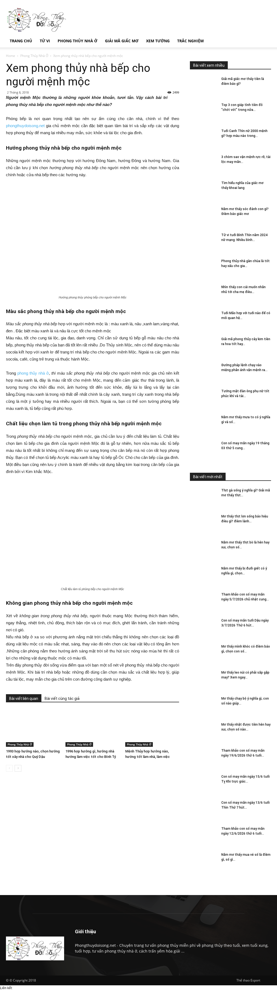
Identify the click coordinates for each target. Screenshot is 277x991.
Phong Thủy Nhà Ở (34, 55)
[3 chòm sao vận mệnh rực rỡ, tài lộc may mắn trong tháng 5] (203, 164)
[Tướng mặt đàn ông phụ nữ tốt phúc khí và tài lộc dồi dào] (203, 398)
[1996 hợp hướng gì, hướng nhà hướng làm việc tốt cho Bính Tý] (92, 728)
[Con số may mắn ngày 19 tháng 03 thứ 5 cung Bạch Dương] (203, 450)
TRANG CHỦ (21, 40)
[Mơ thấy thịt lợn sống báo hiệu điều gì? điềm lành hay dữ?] (203, 523)
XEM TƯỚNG (158, 40)
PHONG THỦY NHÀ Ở (77, 40)
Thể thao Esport (248, 980)
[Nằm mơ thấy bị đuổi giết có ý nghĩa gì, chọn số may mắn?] (203, 575)
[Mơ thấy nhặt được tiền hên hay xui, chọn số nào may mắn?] (203, 731)
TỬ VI (45, 40)
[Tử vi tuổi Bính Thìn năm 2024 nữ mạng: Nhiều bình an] (203, 242)
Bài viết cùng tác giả (62, 698)
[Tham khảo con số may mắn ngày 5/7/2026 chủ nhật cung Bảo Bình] (203, 601)
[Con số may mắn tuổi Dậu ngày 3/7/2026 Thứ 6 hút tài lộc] (203, 627)
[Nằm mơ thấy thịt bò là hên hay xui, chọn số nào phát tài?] (203, 549)
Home (10, 55)
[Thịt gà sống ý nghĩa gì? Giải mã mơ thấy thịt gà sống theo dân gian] (203, 497)
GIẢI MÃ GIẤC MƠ (121, 40)
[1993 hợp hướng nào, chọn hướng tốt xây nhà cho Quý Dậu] (33, 728)
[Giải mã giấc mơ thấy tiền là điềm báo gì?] (203, 85)
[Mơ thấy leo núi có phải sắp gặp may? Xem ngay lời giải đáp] (203, 679)
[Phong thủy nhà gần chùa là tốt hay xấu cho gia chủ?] (203, 268)
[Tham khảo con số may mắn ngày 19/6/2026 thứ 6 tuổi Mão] (203, 757)
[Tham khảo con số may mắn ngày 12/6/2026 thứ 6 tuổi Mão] (203, 835)
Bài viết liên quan (23, 698)
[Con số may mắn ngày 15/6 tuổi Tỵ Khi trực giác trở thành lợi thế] (203, 783)
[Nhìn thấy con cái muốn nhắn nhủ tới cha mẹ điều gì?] (203, 294)
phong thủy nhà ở (33, 373)
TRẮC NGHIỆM (190, 40)
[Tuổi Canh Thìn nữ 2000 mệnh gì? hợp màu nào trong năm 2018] (203, 137)
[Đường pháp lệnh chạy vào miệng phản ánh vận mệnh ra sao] (203, 372)
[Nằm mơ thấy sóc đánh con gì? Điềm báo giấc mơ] (203, 216)
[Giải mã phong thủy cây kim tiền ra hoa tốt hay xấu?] (203, 346)
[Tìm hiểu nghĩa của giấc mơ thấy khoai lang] (203, 190)
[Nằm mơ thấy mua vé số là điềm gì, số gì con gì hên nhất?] (203, 861)
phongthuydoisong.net (25, 125)
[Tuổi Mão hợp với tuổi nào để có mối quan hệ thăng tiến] (203, 320)
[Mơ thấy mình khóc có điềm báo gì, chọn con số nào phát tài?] (203, 653)
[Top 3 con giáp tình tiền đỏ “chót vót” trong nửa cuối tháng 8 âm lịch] (203, 111)
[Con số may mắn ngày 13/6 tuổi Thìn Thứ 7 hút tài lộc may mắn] (203, 809)
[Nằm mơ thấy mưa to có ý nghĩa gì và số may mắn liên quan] (203, 424)
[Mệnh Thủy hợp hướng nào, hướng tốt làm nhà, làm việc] (152, 728)
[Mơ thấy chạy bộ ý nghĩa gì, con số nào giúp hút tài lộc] (203, 705)
